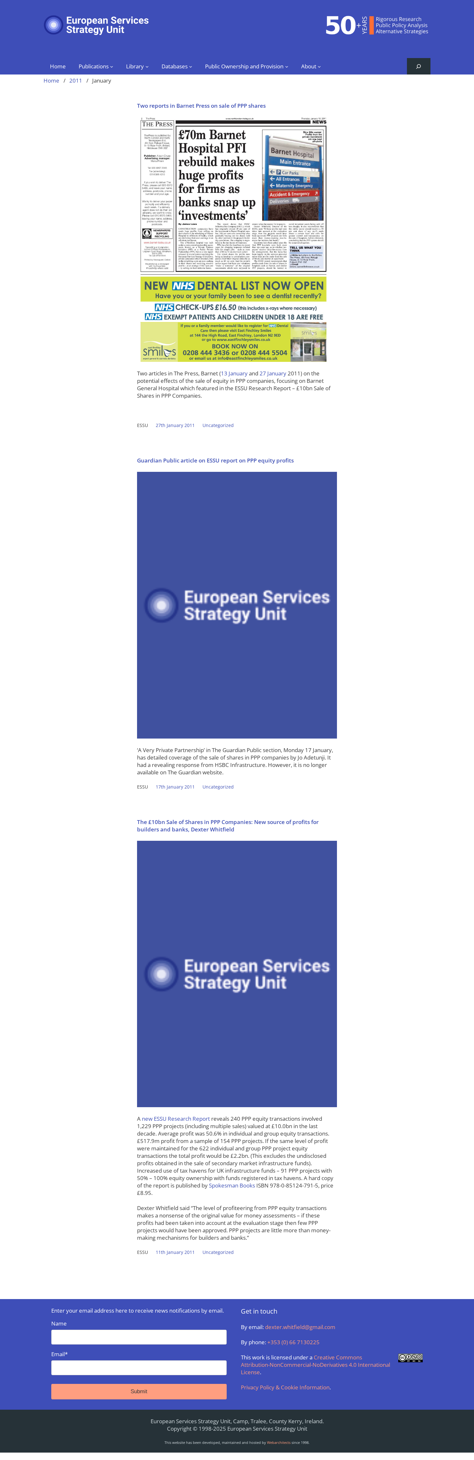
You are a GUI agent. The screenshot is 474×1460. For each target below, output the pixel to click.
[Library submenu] (147, 66)
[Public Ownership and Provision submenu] (286, 66)
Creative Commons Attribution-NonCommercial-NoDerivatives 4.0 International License (315, 1365)
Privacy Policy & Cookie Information (285, 1387)
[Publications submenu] (111, 66)
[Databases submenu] (190, 66)
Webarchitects (279, 1442)
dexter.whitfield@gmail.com (300, 1327)
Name (59, 1323)
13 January (234, 373)
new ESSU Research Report (176, 1118)
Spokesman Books (232, 1185)
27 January (273, 373)
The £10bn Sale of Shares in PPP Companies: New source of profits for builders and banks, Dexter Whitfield (228, 825)
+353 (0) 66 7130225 (293, 1342)
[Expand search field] (418, 66)
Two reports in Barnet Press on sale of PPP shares (201, 105)
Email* (59, 1354)
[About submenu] (319, 66)
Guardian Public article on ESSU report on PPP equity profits (215, 460)
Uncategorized (218, 425)
